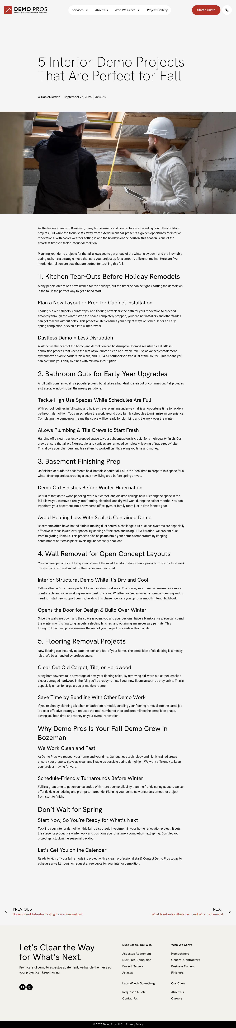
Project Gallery (157, 10)
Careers (176, 998)
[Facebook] (22, 987)
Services (77, 10)
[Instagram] (29, 987)
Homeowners (180, 954)
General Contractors (185, 960)
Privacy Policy (134, 1024)
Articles (127, 973)
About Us (101, 10)
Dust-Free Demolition (136, 960)
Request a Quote (134, 992)
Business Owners (183, 966)
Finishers (177, 973)
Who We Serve (125, 10)
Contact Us (130, 998)
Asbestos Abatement (136, 954)
